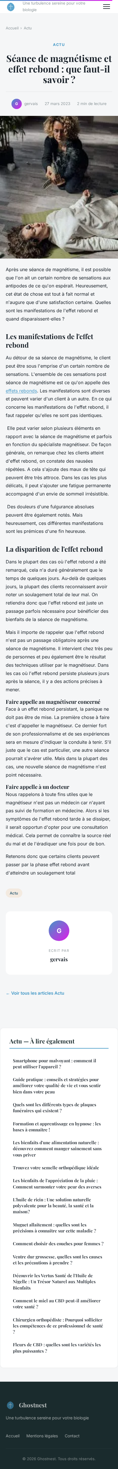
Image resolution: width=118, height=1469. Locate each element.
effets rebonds (21, 391)
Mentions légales (42, 1435)
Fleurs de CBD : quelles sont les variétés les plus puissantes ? (57, 1347)
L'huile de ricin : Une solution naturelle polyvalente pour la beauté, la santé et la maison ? (53, 1206)
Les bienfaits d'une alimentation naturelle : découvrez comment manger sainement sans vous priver (57, 1149)
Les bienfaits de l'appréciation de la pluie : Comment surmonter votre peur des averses (57, 1183)
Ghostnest (33, 1405)
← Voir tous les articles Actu (35, 993)
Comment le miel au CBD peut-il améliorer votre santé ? (57, 1303)
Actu (28, 28)
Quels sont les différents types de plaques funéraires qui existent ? (54, 1107)
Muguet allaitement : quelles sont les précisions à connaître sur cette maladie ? (54, 1228)
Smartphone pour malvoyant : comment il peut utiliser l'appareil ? (54, 1063)
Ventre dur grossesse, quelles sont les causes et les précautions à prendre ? (57, 1260)
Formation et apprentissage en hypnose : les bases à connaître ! (57, 1127)
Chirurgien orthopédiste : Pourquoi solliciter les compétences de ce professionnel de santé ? (58, 1326)
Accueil (12, 28)
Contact (72, 1435)
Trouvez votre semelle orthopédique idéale (56, 1167)
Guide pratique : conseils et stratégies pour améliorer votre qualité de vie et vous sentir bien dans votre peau (57, 1086)
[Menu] (106, 6)
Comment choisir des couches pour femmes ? (58, 1243)
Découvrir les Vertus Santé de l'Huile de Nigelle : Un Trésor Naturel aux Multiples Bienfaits (54, 1282)
